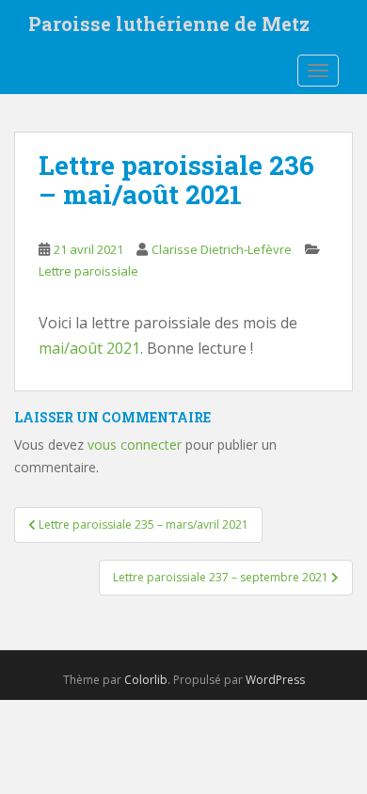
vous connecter (135, 444)
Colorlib (146, 680)
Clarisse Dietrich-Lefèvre (222, 249)
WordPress (275, 680)
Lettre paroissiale (88, 270)
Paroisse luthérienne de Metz (169, 23)
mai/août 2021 (89, 348)
